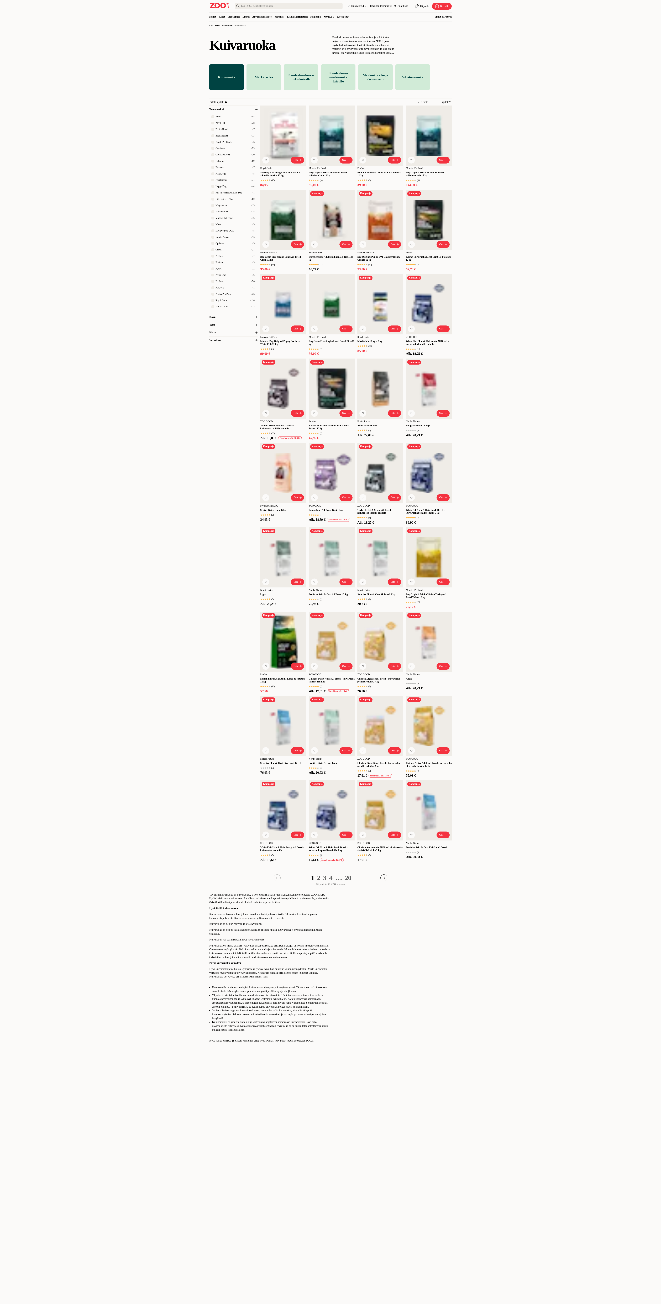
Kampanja (315, 16)
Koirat (212, 16)
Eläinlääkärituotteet (297, 16)
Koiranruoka (227, 25)
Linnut (246, 16)
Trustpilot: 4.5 (358, 6)
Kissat (222, 16)
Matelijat (279, 16)
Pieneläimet (234, 16)
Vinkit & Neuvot (443, 16)
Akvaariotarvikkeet (262, 16)
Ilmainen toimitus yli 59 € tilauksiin (389, 6)
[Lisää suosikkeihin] (265, 160)
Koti (211, 25)
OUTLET (329, 16)
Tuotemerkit (343, 16)
